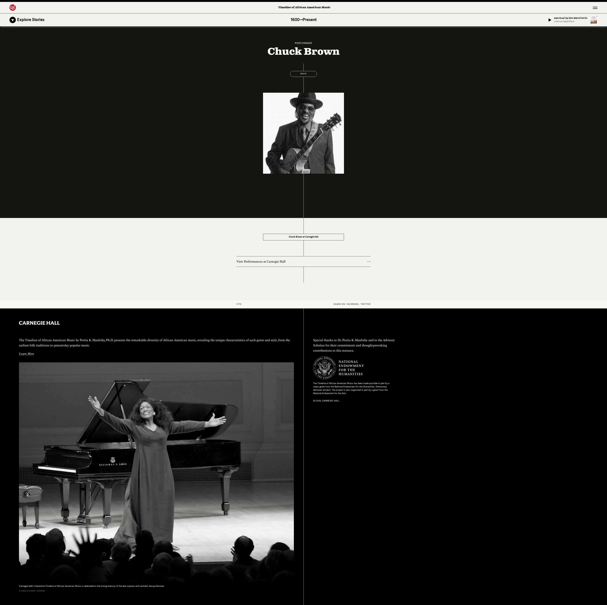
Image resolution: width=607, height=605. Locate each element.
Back (303, 74)
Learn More (26, 354)
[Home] (12, 7)
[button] (595, 7)
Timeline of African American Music (304, 7)
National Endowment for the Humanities (354, 387)
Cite (239, 304)
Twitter (366, 304)
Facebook (352, 304)
